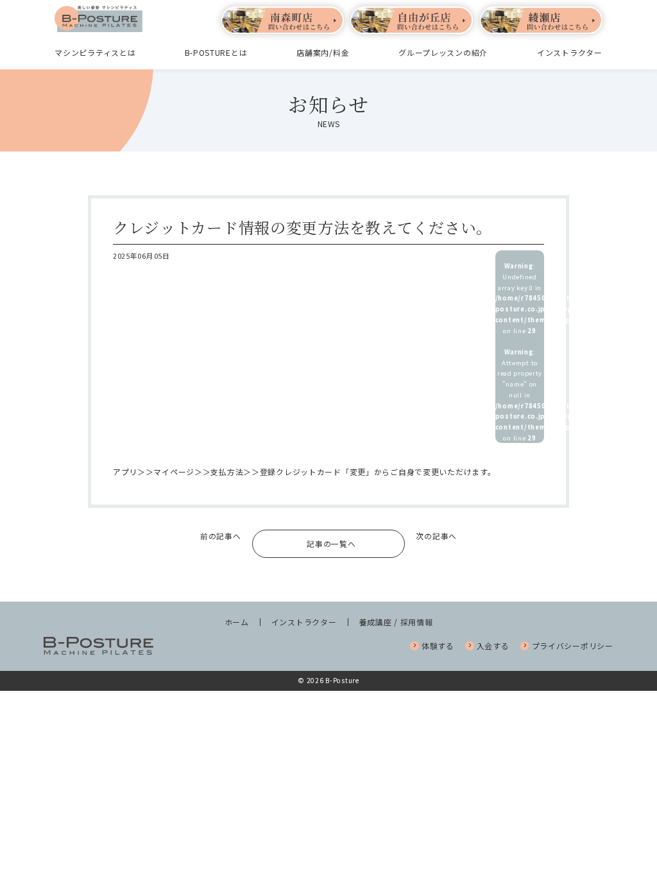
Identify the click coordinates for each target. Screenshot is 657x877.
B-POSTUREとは (216, 52)
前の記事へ (220, 535)
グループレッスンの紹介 (443, 52)
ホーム (237, 621)
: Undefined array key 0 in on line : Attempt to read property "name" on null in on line (519, 351)
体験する (438, 645)
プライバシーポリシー (572, 645)
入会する (493, 645)
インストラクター (569, 52)
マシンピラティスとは (95, 52)
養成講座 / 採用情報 (396, 621)
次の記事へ (436, 535)
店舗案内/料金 (322, 52)
